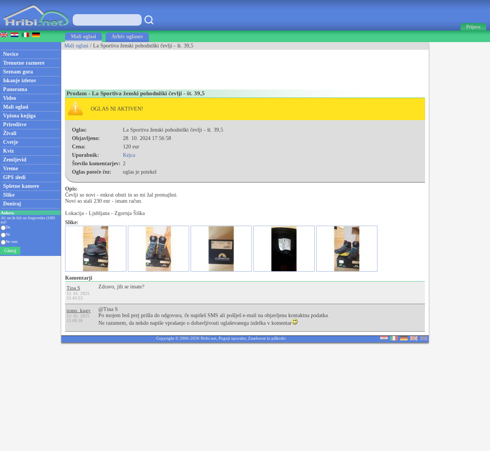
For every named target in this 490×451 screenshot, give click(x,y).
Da (8, 227)
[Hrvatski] (384, 339)
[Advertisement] (200, 67)
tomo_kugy (79, 310)
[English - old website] (424, 339)
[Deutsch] (404, 339)
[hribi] (36, 29)
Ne (8, 234)
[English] (414, 339)
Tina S (73, 288)
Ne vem (12, 241)
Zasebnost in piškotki (267, 338)
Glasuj (10, 250)
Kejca (129, 155)
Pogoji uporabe (232, 338)
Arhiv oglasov (127, 36)
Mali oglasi (83, 36)
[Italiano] (394, 339)
